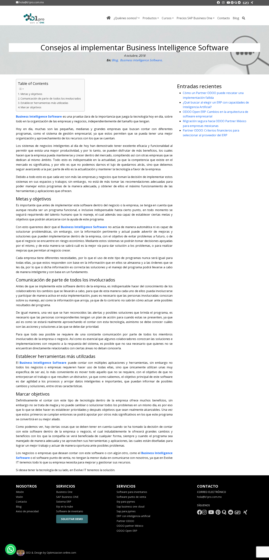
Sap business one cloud (130, 506)
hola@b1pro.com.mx (31, 2)
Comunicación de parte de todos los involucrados (50, 98)
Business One (64, 492)
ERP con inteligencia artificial (133, 516)
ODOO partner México (130, 525)
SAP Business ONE (67, 497)
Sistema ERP (63, 501)
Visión (19, 497)
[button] (10, 549)
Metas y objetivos (31, 94)
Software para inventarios (132, 492)
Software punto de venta (131, 497)
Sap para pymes (126, 511)
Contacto (223, 18)
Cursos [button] (166, 18)
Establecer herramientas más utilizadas (44, 103)
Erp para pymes (126, 501)
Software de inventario (69, 511)
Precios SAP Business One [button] (194, 18)
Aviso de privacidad (27, 511)
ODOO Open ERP (127, 530)
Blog (236, 18)
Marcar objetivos (30, 107)
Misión (20, 492)
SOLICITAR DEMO (72, 519)
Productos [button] (150, 18)
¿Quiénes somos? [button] (125, 18)
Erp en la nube (64, 506)
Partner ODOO (125, 521)
